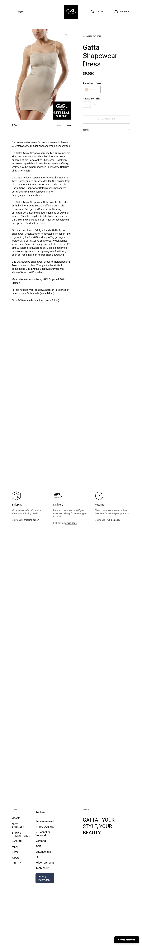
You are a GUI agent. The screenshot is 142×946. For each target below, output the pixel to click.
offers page (71, 523)
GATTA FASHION (93, 36)
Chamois (93, 89)
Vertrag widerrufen (44, 878)
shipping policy (31, 520)
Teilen (86, 129)
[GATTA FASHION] (71, 12)
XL (110, 104)
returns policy (113, 520)
